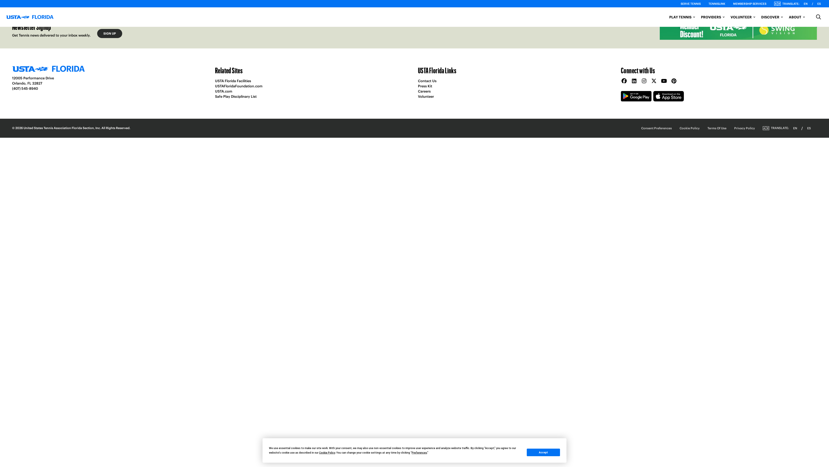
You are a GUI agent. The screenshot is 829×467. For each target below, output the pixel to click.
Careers (424, 91)
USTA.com (223, 91)
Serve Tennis (691, 4)
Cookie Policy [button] (327, 452)
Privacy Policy (744, 128)
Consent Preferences (656, 128)
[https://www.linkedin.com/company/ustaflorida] (634, 81)
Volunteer (426, 96)
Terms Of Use (716, 128)
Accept (543, 452)
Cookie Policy (690, 128)
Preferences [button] (419, 452)
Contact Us (427, 81)
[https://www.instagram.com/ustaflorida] (644, 81)
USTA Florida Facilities (233, 81)
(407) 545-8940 (25, 88)
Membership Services (749, 4)
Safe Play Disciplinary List (236, 96)
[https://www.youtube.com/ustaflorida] (664, 81)
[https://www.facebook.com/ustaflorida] (624, 81)
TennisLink (717, 4)
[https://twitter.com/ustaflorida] (654, 81)
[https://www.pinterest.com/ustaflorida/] (674, 81)
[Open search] (818, 17)
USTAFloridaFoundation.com (239, 86)
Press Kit (425, 86)
